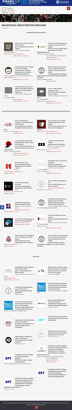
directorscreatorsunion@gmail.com (13, 171)
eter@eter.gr (20, 99)
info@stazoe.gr (11, 77)
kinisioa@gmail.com (12, 244)
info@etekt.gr (53, 57)
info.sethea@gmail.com (23, 153)
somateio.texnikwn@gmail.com (15, 54)
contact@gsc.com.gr (23, 222)
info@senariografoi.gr (24, 210)
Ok (36, 407)
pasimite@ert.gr (54, 360)
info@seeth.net (11, 278)
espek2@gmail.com (45, 171)
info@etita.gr (43, 101)
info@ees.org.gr (44, 149)
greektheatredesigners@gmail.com (13, 191)
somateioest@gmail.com (57, 188)
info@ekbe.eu (44, 226)
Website (20, 56)
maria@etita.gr (51, 101)
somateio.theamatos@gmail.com (48, 131)
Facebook (25, 56)
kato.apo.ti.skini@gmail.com (14, 131)
